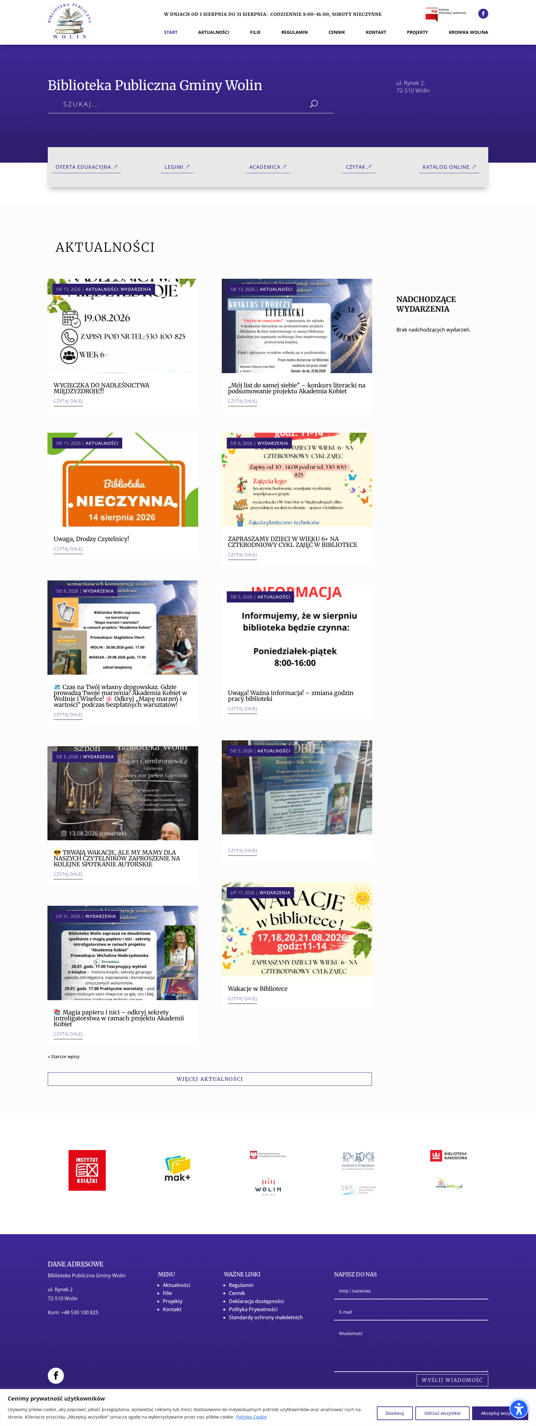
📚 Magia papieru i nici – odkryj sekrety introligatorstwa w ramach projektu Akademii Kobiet (119, 1018)
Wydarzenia (136, 289)
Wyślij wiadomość (452, 1380)
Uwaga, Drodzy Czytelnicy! (91, 539)
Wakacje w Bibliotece (258, 988)
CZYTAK (355, 167)
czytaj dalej (68, 401)
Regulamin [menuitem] (294, 32)
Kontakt (172, 1309)
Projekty (172, 1301)
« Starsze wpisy (63, 1056)
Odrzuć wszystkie (442, 1413)
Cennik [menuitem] (336, 32)
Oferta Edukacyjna (83, 167)
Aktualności (102, 289)
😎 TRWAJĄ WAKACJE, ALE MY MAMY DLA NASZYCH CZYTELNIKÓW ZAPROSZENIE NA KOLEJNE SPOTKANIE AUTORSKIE (117, 858)
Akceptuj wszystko (500, 1413)
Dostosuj (395, 1413)
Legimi (174, 167)
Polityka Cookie (251, 1417)
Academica (264, 167)
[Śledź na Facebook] (483, 14)
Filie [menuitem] (255, 32)
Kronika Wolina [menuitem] (468, 32)
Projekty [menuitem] (417, 32)
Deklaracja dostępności (256, 1301)
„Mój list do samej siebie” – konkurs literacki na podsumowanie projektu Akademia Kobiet (296, 388)
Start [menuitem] (170, 32)
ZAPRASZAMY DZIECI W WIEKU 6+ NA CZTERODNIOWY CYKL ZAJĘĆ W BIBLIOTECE (292, 541)
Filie (167, 1293)
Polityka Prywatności (253, 1309)
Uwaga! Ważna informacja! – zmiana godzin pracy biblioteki (291, 695)
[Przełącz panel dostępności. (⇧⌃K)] (519, 1409)
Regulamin (241, 1285)
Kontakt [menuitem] (376, 32)
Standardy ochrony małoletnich (266, 1317)
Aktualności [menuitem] (213, 32)
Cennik (237, 1293)
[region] (268, 1407)
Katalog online (446, 167)
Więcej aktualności (210, 1079)
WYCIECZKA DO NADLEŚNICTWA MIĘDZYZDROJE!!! (101, 388)
